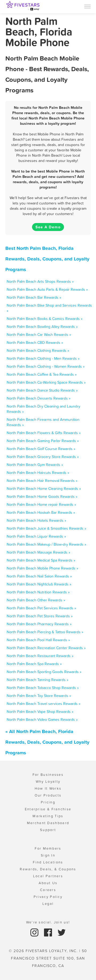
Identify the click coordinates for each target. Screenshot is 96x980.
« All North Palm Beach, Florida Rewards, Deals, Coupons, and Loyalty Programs (47, 742)
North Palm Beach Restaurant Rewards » (40, 655)
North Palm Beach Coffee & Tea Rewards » (42, 374)
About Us (48, 882)
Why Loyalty (48, 781)
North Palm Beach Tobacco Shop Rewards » (43, 687)
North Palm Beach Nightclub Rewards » (39, 584)
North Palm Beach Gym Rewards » (35, 464)
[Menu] (87, 6)
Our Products (48, 795)
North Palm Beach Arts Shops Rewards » (40, 281)
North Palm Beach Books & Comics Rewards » (44, 318)
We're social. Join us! (48, 922)
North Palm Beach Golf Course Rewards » (41, 448)
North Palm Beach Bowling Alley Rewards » (42, 326)
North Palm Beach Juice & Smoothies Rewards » (46, 528)
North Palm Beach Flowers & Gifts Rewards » (44, 432)
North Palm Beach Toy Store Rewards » (39, 695)
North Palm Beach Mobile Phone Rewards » (42, 568)
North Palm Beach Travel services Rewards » (43, 703)
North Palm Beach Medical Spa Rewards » (41, 560)
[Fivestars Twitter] (61, 932)
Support (48, 829)
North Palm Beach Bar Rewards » (34, 297)
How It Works (48, 788)
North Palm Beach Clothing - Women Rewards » (46, 366)
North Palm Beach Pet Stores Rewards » (40, 616)
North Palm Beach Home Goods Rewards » (42, 496)
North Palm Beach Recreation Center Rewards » (46, 648)
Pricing (48, 802)
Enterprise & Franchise (48, 809)
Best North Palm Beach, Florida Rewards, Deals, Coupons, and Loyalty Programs (47, 259)
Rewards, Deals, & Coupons (48, 869)
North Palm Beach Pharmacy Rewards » (39, 624)
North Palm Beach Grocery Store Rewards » (43, 456)
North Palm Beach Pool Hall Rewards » (38, 640)
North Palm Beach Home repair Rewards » (41, 504)
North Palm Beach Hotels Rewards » (36, 520)
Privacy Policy (48, 896)
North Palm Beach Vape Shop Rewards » (40, 711)
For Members (48, 848)
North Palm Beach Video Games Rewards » (42, 719)
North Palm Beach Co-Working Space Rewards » (46, 382)
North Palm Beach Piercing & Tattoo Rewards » (45, 632)
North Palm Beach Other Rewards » (36, 600)
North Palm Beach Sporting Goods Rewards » (44, 671)
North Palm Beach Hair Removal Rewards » (42, 480)
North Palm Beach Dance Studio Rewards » (42, 390)
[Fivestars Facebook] (48, 932)
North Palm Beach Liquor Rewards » (36, 536)
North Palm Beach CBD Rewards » (35, 342)
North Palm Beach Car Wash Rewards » (39, 334)
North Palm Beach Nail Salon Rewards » (39, 576)
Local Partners (48, 876)
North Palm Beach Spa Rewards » (34, 663)
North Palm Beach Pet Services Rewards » (41, 608)
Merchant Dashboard (48, 822)
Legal (48, 903)
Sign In (48, 855)
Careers (48, 889)
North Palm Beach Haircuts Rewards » (38, 472)
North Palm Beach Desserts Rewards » (38, 398)
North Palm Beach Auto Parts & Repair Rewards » (47, 289)
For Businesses (48, 774)
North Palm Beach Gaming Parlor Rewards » (43, 440)
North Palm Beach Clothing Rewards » (38, 350)
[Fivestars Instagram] (35, 932)
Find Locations (48, 862)
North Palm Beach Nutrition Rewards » (38, 592)
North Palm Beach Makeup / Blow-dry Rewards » (46, 544)
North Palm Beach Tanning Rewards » (37, 679)
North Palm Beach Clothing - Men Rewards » (43, 358)
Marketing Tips (48, 816)
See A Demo (48, 227)
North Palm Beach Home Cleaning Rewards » (44, 488)
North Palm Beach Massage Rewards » (38, 552)
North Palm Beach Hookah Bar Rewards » (41, 512)
